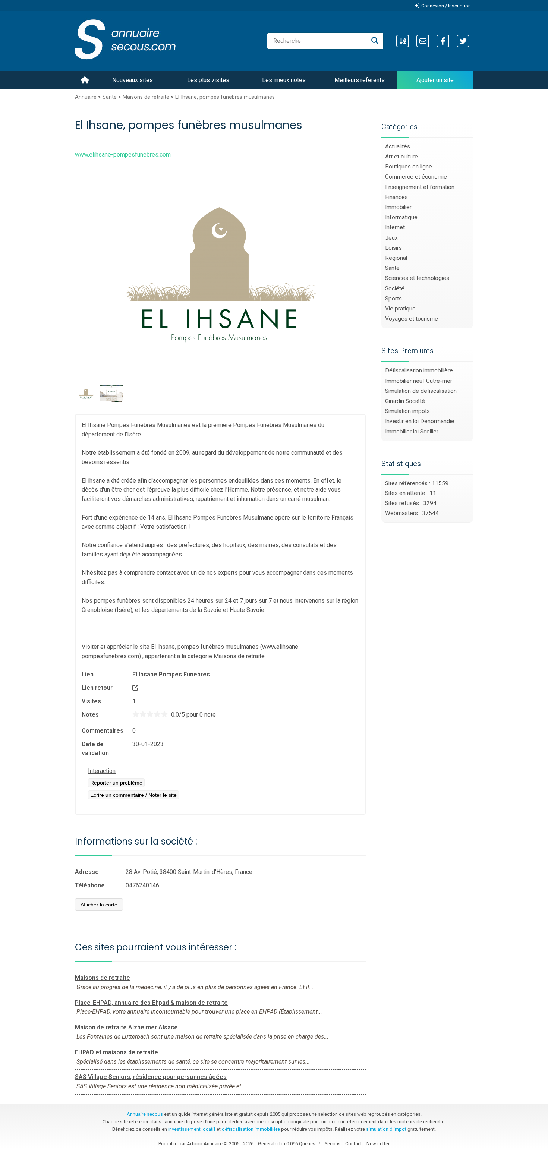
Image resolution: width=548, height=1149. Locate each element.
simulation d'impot (386, 1129)
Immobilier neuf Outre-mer (418, 381)
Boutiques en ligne (408, 166)
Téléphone (90, 885)
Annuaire (86, 97)
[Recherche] (375, 41)
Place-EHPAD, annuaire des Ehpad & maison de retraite (151, 1002)
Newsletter (378, 1143)
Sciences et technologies (417, 278)
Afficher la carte (99, 904)
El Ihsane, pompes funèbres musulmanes (225, 97)
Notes (90, 714)
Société (394, 288)
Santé (110, 97)
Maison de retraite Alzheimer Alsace (126, 1027)
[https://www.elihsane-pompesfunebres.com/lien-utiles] (135, 687)
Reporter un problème (116, 783)
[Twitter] (463, 41)
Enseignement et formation (419, 187)
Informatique (401, 217)
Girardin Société (405, 401)
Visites (91, 701)
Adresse (87, 871)
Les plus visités (208, 79)
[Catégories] (402, 41)
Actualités (397, 146)
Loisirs (393, 247)
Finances (396, 197)
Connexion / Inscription (446, 6)
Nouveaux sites (132, 79)
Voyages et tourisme (411, 318)
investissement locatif (191, 1129)
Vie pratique (400, 308)
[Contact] (422, 41)
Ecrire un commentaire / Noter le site (133, 795)
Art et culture (401, 156)
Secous (333, 1143)
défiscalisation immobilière (251, 1129)
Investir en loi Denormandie (419, 421)
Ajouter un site (435, 79)
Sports (393, 298)
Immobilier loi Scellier (411, 431)
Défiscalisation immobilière (419, 370)
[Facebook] (443, 41)
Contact (353, 1143)
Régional (396, 258)
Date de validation (95, 749)
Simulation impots (407, 411)
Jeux (391, 237)
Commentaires (102, 730)
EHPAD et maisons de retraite (116, 1052)
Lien (88, 674)
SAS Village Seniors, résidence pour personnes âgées (151, 1076)
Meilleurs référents (359, 79)
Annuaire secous (145, 1114)
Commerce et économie (416, 176)
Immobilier (398, 207)
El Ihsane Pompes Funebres (171, 674)
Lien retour (97, 687)
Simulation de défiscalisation (421, 391)
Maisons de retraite (146, 97)
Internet (395, 227)
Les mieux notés (284, 79)
